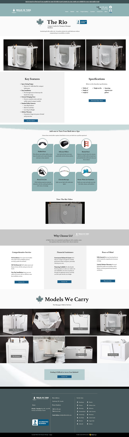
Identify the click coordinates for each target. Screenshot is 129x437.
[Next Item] (123, 55)
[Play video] (65, 213)
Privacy (50, 434)
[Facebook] (110, 7)
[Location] (77, 402)
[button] (72, 11)
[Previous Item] (6, 55)
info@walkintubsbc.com (65, 415)
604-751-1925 (104, 9)
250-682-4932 (104, 7)
